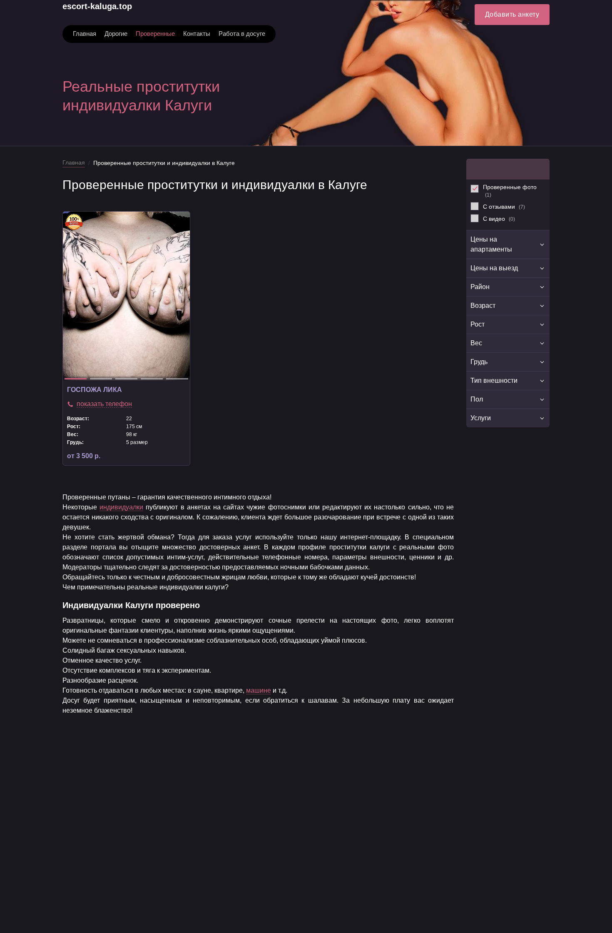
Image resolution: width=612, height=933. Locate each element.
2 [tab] (101, 378)
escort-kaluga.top (97, 6)
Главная (73, 162)
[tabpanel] (126, 296)
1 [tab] (76, 378)
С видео (499, 218)
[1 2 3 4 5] (126, 296)
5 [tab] (177, 378)
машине (258, 690)
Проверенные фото (510, 191)
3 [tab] (126, 378)
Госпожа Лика (94, 389)
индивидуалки (121, 507)
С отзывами (504, 206)
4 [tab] (152, 378)
